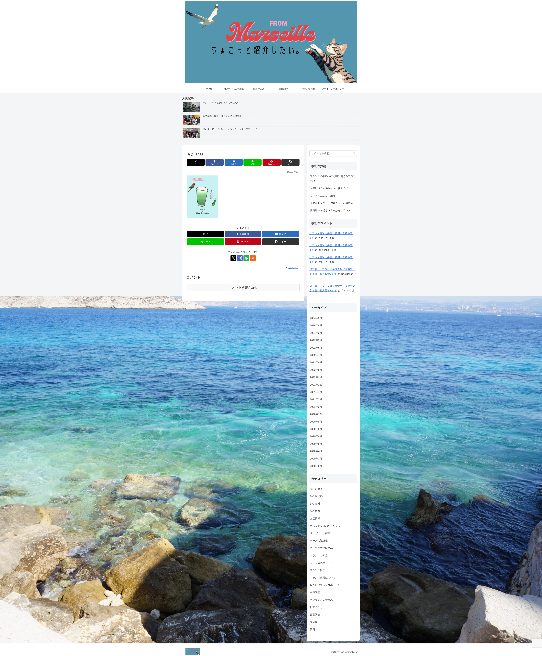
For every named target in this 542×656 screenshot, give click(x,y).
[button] (290, 162)
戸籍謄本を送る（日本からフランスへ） (333, 210)
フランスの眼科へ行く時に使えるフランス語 (333, 178)
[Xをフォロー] (233, 258)
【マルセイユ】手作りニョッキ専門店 (331, 203)
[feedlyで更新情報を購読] (246, 258)
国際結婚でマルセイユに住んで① (329, 188)
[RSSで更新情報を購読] (253, 258)
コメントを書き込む (243, 287)
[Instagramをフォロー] (240, 258)
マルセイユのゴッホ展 (322, 195)
